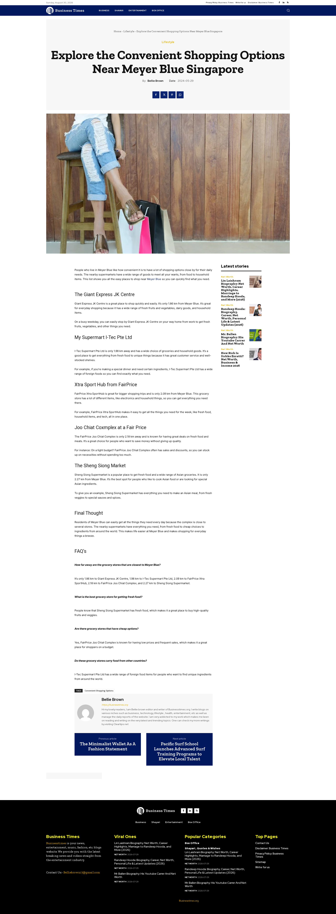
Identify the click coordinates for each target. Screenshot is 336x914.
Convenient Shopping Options (99, 690)
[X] (163, 94)
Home (117, 31)
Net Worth (227, 277)
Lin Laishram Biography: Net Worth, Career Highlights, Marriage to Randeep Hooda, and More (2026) (233, 290)
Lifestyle (128, 31)
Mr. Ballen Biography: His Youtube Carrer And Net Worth (233, 338)
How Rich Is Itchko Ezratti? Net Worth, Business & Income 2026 (232, 359)
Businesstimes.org (189, 900)
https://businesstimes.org (115, 704)
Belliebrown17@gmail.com (82, 872)
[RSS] (288, 3)
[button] (288, 10)
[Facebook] (279, 3)
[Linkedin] (283, 3)
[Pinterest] (172, 94)
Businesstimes (56, 843)
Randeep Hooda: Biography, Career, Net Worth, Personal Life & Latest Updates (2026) (233, 317)
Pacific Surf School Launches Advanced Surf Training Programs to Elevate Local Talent (179, 751)
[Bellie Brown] (87, 713)
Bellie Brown (155, 80)
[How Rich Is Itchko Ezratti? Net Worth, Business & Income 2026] (255, 354)
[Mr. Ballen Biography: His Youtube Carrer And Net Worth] (255, 335)
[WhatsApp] (180, 94)
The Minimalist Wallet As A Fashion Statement (108, 746)
